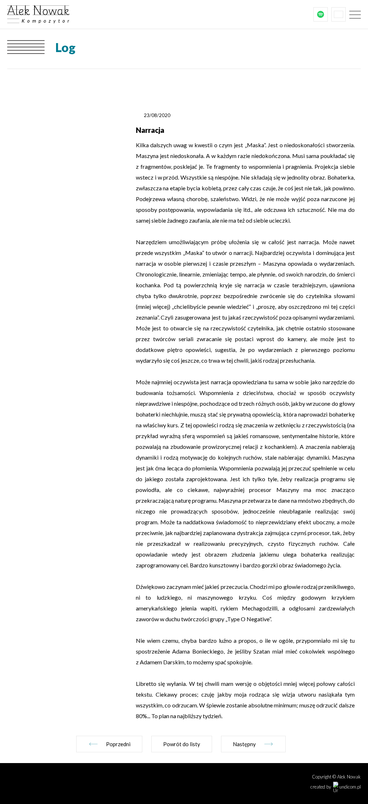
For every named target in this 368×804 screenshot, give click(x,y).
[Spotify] (320, 14)
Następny (244, 744)
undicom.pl (349, 787)
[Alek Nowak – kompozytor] (61, 14)
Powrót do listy (181, 744)
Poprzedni (118, 744)
